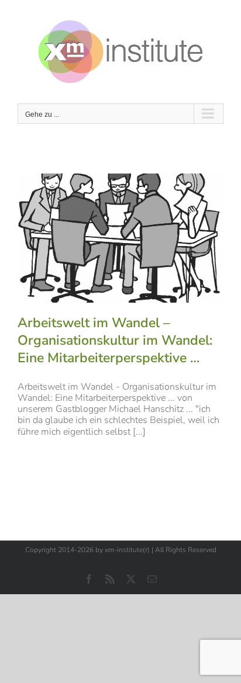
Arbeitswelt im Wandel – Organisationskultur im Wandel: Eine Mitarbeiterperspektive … (115, 340)
